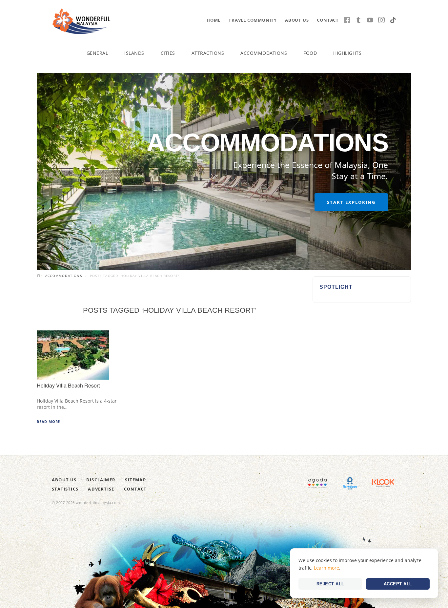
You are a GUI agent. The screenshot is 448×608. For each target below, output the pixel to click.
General (97, 53)
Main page (39, 276)
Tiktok (393, 20)
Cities (168, 53)
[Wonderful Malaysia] (81, 21)
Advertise (101, 489)
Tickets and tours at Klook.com (383, 483)
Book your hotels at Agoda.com (317, 483)
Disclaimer (100, 480)
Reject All (330, 583)
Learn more (326, 568)
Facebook (347, 20)
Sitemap (135, 480)
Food (310, 53)
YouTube (370, 20)
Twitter (358, 20)
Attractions (208, 53)
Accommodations (263, 53)
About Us (297, 20)
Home (213, 20)
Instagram (381, 20)
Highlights (347, 53)
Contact (328, 20)
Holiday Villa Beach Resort (68, 385)
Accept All (398, 583)
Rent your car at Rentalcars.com (350, 483)
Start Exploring (351, 202)
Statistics (65, 489)
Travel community (253, 20)
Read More (48, 421)
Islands (134, 53)
